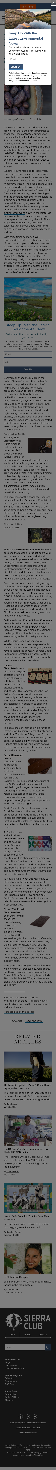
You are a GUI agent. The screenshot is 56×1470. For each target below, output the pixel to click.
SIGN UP (16, 66)
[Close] (53, 3)
